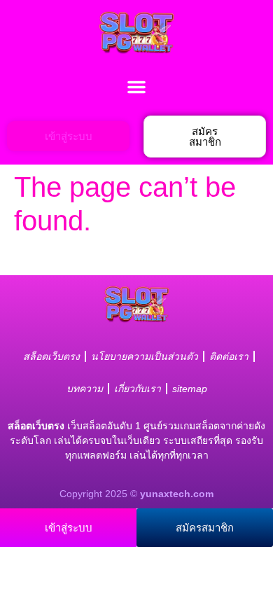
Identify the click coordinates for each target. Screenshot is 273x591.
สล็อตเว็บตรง (51, 356)
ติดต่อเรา (228, 356)
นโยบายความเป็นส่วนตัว (144, 356)
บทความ (84, 388)
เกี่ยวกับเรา (137, 388)
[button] (136, 87)
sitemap (189, 388)
